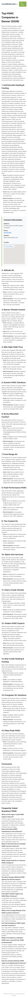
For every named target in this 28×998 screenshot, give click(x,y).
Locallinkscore (8, 4)
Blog (16, 4)
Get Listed (22, 4)
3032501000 (7, 232)
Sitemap (14, 995)
